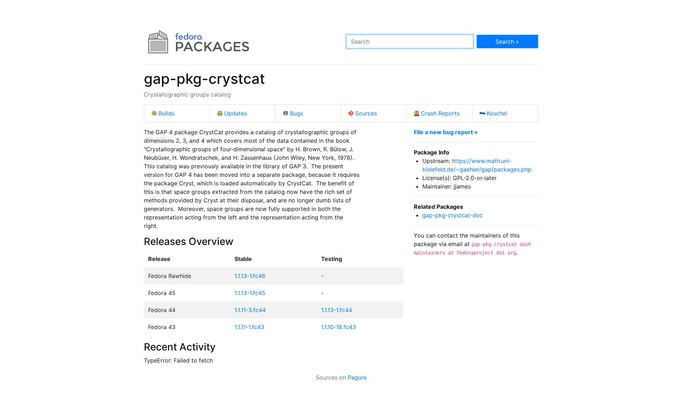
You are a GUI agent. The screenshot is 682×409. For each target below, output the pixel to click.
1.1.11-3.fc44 (250, 309)
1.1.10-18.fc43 (338, 327)
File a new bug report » (446, 132)
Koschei (497, 113)
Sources (366, 113)
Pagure (357, 377)
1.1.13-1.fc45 (249, 292)
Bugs (296, 113)
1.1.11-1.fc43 (249, 327)
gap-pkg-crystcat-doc (452, 215)
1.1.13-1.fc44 (336, 309)
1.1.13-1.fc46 (249, 275)
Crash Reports (440, 113)
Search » (507, 41)
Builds (166, 113)
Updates (235, 113)
